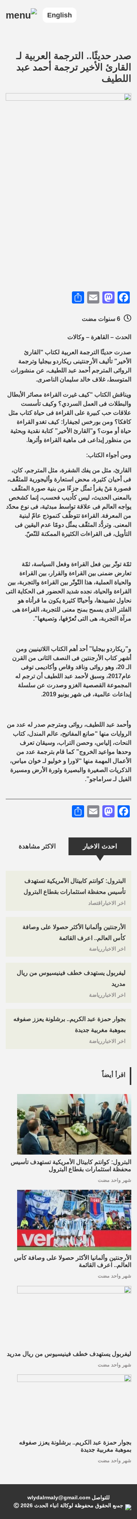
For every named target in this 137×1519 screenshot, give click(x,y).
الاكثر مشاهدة (37, 846)
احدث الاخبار (100, 846)
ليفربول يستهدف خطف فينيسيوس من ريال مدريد (69, 1354)
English (59, 15)
